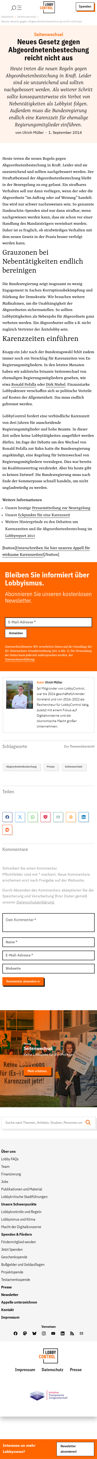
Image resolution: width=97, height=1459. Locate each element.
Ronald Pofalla (23, 385)
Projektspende (12, 1272)
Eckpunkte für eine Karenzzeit (44, 515)
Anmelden (16, 633)
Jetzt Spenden (12, 1250)
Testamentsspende (15, 1280)
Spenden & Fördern (16, 1235)
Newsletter (9, 1295)
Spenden (85, 6)
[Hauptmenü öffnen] (22, 7)
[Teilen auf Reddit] (7, 830)
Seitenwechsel (26, 16)
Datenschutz (52, 1370)
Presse (51, 766)
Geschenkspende (14, 1257)
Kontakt (7, 1310)
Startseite (7, 16)
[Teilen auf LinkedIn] (84, 817)
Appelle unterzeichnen (19, 1302)
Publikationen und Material (21, 1189)
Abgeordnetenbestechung (21, 766)
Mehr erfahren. (38, 1071)
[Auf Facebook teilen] (7, 817)
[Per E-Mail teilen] (58, 817)
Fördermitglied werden (18, 1242)
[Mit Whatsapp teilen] (33, 817)
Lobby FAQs (10, 1159)
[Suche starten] (89, 1123)
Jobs (4, 1182)
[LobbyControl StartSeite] (48, 1357)
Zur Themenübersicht (79, 746)
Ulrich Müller (33, 133)
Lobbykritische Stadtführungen (24, 1197)
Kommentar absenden (21, 981)
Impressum (10, 1318)
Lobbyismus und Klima (18, 1220)
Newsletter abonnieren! (69, 1449)
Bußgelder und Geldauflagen (22, 1265)
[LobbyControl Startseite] (46, 6)
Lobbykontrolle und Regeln (21, 1212)
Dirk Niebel (55, 385)
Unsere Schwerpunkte (18, 1204)
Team (5, 1167)
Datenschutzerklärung (20, 659)
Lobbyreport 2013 (20, 536)
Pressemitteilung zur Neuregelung (61, 508)
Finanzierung (11, 1174)
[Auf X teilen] (20, 817)
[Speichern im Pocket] (45, 817)
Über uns (8, 1152)
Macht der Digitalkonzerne (21, 1227)
